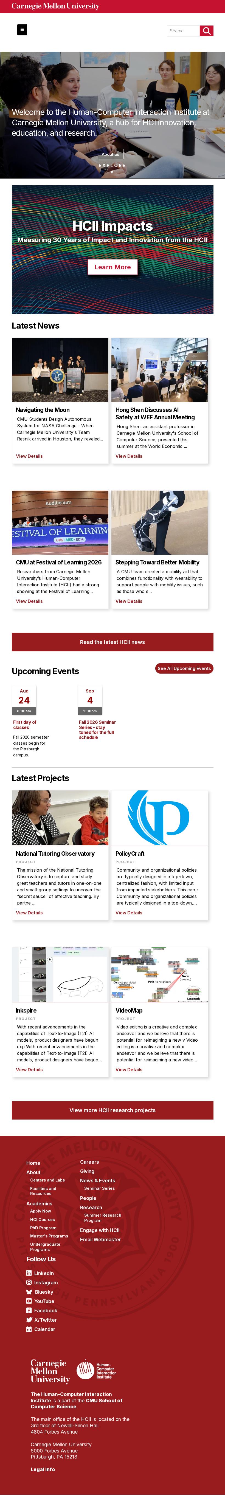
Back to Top (197, 1484)
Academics (39, 1203)
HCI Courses (42, 1219)
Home (33, 1163)
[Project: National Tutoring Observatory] (60, 855)
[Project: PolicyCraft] (159, 855)
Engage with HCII (100, 1230)
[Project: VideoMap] (159, 1012)
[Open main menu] (22, 29)
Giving (87, 1171)
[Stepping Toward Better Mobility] (159, 550)
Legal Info (43, 1469)
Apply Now (40, 1211)
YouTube (44, 1301)
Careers (89, 1162)
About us (110, 154)
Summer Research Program (102, 1218)
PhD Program (43, 1227)
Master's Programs (49, 1236)
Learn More (112, 267)
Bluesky (44, 1292)
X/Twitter (45, 1320)
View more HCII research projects (112, 1110)
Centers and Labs (47, 1180)
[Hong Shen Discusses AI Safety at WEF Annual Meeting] (159, 401)
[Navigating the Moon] (60, 401)
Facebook (45, 1310)
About (33, 1172)
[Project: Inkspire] (60, 1012)
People (88, 1198)
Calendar (44, 1329)
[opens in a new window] (53, 1362)
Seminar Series (99, 1188)
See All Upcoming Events (184, 668)
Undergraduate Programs (45, 1247)
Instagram (46, 1282)
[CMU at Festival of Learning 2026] (60, 550)
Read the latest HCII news (112, 642)
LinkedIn (44, 1273)
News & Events (97, 1180)
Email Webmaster (100, 1239)
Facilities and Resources (43, 1191)
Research (91, 1207)
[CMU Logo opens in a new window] (112, 6)
